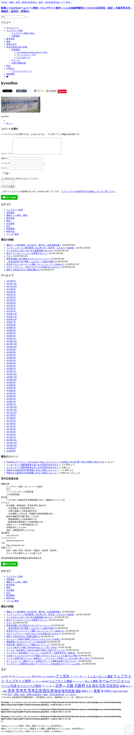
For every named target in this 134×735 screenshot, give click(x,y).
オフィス (16, 60)
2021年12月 (11, 284)
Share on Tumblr (21, 91)
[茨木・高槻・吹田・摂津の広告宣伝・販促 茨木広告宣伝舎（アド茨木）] (36, 2)
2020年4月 (11, 330)
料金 (8, 66)
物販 (5, 691)
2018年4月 (11, 396)
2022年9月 (11, 281)
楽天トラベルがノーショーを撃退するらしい (27, 253)
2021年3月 (11, 305)
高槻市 (125, 691)
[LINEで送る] (51, 91)
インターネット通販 (100, 676)
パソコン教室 (12, 234)
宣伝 (95, 685)
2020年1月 (11, 338)
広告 (102, 685)
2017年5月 (11, 426)
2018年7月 (11, 388)
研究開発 (16, 50)
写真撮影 (16, 36)
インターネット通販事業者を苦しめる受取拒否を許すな (32, 465)
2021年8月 (11, 292)
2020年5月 (11, 327)
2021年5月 (11, 300)
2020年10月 (11, 319)
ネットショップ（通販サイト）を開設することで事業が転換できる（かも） (41, 661)
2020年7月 (11, 322)
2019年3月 (11, 366)
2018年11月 (11, 377)
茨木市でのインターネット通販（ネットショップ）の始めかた (35, 264)
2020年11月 (11, 316)
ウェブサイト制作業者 (40, 681)
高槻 (120, 691)
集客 (8, 41)
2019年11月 (11, 344)
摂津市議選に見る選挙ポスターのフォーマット (28, 259)
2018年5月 (11, 393)
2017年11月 (11, 410)
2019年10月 (11, 347)
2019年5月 (11, 360)
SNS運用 (10, 223)
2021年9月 (11, 289)
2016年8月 (11, 451)
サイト (4, 168)
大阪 (70, 686)
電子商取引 (106, 691)
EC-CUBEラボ (23, 57)
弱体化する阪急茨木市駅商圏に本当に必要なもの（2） (32, 470)
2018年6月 (11, 391)
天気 (88, 685)
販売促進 (10, 39)
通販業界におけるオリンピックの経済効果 (26, 642)
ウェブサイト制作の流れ (23, 33)
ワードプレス (48, 686)
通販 (78, 691)
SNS (39, 676)
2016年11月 (11, 443)
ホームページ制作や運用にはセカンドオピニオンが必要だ (33, 639)
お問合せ (10, 68)
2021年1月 (11, 311)
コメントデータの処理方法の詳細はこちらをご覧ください (88, 191)
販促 (58, 691)
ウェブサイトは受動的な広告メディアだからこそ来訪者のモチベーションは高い (44, 664)
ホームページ (12, 28)
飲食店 (115, 691)
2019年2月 (11, 369)
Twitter (43, 677)
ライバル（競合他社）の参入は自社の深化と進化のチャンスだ (35, 650)
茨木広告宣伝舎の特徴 (16, 47)
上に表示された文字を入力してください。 (21, 179)
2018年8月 (11, 385)
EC (7, 676)
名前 (4, 158)
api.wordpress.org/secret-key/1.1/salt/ (32, 52)
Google (29, 677)
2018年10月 (11, 380)
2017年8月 (11, 418)
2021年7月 (11, 295)
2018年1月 (11, 404)
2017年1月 (11, 437)
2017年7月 (11, 421)
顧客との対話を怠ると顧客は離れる (23, 270)
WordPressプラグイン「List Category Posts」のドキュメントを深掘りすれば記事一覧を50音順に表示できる (55, 462)
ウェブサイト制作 (14, 30)
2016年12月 (11, 440)
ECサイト (14, 676)
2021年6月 (11, 297)
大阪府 (79, 686)
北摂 (58, 686)
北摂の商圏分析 (19, 63)
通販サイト (87, 691)
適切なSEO (11, 44)
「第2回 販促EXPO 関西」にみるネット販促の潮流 (30, 261)
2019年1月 (11, 371)
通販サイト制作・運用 (16, 215)
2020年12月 (11, 314)
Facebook (23, 677)
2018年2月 (11, 401)
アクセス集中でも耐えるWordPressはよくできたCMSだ (31, 647)
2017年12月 (11, 407)
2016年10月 (11, 445)
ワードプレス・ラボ (26, 55)
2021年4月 (11, 303)
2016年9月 (11, 448)
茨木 (11, 690)
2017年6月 (11, 423)
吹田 (64, 686)
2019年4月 (11, 363)
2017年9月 (11, 415)
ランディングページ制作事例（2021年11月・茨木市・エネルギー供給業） (40, 248)
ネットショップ (78, 681)
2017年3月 (11, 432)
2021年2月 (11, 308)
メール (5, 163)
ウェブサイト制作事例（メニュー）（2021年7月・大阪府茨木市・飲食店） (41, 653)
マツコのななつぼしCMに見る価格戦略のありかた (30, 250)
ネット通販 (91, 681)
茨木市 (21, 690)
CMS (3, 677)
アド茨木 (63, 676)
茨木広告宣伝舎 (40, 690)
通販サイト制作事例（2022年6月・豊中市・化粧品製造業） (34, 245)
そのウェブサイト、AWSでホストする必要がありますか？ (33, 267)
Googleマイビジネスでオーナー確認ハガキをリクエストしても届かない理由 (41, 656)
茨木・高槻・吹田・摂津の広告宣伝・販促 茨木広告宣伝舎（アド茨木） (42, 694)
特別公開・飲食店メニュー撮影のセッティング (28, 645)
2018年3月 (11, 399)
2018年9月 (11, 382)
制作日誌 (10, 231)
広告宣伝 (112, 685)
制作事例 (10, 74)
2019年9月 (11, 349)
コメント (6, 153)
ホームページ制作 (29, 685)
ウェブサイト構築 (60, 681)
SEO (8, 226)
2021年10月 (11, 286)
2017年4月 (11, 429)
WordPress (50, 676)
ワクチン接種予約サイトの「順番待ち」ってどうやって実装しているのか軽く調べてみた (48, 658)
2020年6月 (11, 325)
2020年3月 (11, 333)
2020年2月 (11, 336)
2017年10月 (11, 412)
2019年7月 (11, 355)
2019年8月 (11, 352)
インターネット (78, 676)
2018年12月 (11, 374)
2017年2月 (11, 434)
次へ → (9, 123)
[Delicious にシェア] (35, 91)
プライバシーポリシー (22, 71)
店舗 (122, 685)
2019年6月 (11, 358)
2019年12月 (11, 341)
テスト (9, 256)
